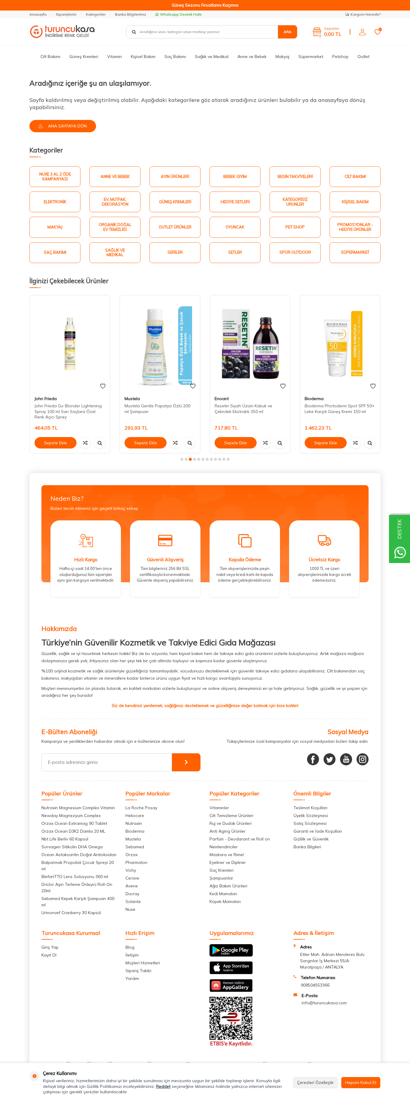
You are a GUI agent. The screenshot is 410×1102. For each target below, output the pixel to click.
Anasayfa (38, 14)
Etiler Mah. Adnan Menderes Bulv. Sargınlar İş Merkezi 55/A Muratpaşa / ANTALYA (332, 961)
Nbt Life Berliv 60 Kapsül (64, 839)
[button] (181, 459)
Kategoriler (96, 14)
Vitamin (114, 56)
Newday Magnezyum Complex (71, 815)
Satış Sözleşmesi (310, 823)
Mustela (42, 398)
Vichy (130, 870)
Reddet (163, 1086)
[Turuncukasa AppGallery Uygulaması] (231, 990)
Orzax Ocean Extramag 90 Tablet (74, 823)
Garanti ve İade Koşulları (318, 831)
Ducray (132, 893)
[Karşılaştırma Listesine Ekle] (85, 442)
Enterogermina (319, 398)
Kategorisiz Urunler (295, 202)
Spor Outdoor (295, 252)
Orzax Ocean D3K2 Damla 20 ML (73, 831)
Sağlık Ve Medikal (115, 252)
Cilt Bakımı (50, 56)
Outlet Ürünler (175, 227)
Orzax (131, 854)
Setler (235, 252)
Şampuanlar (221, 878)
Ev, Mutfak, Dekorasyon (115, 202)
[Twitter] (330, 759)
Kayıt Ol (48, 955)
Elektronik (55, 201)
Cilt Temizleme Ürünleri (231, 815)
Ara (287, 31)
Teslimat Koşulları (310, 807)
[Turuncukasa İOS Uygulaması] (231, 972)
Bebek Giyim (235, 176)
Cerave (132, 878)
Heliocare (134, 815)
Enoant (132, 398)
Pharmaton (136, 862)
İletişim (132, 955)
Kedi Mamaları (223, 893)
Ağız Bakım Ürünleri (228, 886)
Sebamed (134, 846)
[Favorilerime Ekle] (102, 386)
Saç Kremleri (222, 870)
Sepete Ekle (55, 442)
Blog (129, 947)
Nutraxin (133, 823)
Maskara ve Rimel (227, 854)
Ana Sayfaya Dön (67, 126)
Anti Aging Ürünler (228, 831)
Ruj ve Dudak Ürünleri (231, 823)
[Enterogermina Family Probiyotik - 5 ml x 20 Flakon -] (340, 343)
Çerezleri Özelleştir (315, 1082)
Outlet (363, 56)
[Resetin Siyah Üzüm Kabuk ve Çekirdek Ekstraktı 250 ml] (160, 343)
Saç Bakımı (175, 56)
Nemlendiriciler (224, 846)
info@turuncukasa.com (324, 1003)
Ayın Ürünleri (175, 176)
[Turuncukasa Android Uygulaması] (231, 955)
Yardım (132, 978)
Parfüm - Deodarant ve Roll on (240, 839)
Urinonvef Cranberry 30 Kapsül (71, 912)
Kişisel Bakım (143, 56)
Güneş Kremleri (83, 56)
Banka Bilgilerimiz (130, 14)
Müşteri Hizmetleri (142, 963)
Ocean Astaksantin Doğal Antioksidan (78, 854)
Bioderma (224, 398)
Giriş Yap (50, 947)
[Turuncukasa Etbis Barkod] (231, 1045)
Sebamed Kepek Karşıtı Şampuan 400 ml (77, 902)
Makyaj (282, 56)
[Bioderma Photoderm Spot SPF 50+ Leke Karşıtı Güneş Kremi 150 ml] (250, 343)
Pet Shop (295, 227)
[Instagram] (363, 759)
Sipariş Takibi (138, 970)
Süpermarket (310, 56)
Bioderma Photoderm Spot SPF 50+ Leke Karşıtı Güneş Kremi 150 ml (250, 408)
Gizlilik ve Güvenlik (311, 839)
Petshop (340, 56)
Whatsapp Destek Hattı (181, 14)
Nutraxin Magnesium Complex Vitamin (78, 807)
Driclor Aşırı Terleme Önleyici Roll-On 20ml (76, 887)
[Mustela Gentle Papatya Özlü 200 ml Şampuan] (70, 343)
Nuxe (130, 909)
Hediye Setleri (235, 201)
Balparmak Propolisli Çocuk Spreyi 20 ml (77, 865)
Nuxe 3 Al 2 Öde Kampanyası (55, 176)
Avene (131, 886)
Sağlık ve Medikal (211, 56)
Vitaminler (219, 807)
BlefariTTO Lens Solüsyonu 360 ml (74, 876)
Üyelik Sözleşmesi (311, 815)
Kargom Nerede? (366, 14)
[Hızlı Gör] (99, 442)
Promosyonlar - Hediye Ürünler (355, 227)
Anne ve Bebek (252, 56)
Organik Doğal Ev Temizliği (115, 227)
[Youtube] (346, 759)
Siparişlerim (66, 14)
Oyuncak (235, 227)
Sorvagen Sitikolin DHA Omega (72, 846)
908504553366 (315, 985)
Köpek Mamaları (225, 901)
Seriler (175, 252)
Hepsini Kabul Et (360, 1082)
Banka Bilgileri (307, 846)
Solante (133, 901)
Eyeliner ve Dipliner (228, 862)
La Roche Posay (141, 807)
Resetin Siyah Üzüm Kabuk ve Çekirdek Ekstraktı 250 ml (153, 408)
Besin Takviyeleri (295, 176)
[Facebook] (313, 759)
